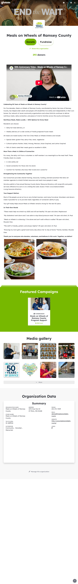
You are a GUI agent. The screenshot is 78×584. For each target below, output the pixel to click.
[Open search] (67, 3)
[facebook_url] (52, 428)
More (40, 382)
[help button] (75, 581)
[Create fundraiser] (64, 3)
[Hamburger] (75, 3)
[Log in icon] (71, 3)
